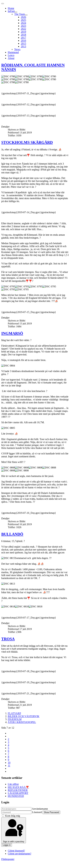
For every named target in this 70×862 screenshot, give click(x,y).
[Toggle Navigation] (2, 3)
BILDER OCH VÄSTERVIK (23, 716)
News (17, 49)
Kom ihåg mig (12, 815)
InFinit (11, 11)
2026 (23, 17)
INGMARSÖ (12, 333)
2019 (23, 31)
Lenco (11, 55)
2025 (23, 20)
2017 (23, 37)
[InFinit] (16, 12)
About (11, 58)
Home (11, 8)
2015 (23, 43)
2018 (23, 34)
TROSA (8, 639)
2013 (23, 46)
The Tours (19, 14)
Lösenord (37, 812)
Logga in (7, 845)
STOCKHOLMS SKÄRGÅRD (27, 142)
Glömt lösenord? (16, 850)
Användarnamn (40, 808)
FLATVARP (14, 713)
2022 (23, 28)
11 (9, 765)
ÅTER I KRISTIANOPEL (22, 722)
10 (9, 762)
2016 (23, 40)
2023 (23, 25)
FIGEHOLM (14, 719)
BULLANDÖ (12, 534)
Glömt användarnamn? (19, 853)
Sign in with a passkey (13, 841)
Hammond (13, 52)
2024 (23, 23)
